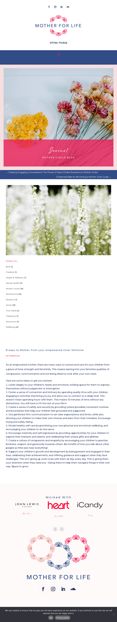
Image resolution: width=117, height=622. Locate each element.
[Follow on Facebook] (49, 6)
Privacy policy (62, 618)
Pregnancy (11, 316)
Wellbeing (10, 327)
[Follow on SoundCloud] (67, 6)
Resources (11, 321)
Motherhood (12, 294)
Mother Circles (13, 288)
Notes (9, 305)
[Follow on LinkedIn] (61, 6)
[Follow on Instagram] (55, 6)
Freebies (10, 272)
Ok (51, 618)
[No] (113, 614)
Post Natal (11, 310)
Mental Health (12, 283)
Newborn (10, 299)
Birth (8, 266)
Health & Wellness (14, 277)
